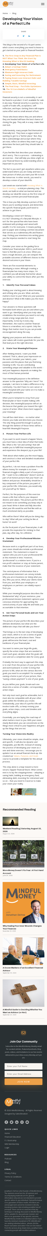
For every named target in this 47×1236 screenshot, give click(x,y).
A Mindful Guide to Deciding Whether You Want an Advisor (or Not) (22, 1011)
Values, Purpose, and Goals (26, 756)
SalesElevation (22, 1113)
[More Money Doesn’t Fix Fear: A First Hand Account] (23, 853)
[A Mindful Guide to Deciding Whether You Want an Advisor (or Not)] (23, 993)
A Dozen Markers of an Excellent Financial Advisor (23, 969)
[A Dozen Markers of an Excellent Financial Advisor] (23, 951)
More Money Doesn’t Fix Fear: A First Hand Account (23, 871)
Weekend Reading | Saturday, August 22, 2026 (22, 830)
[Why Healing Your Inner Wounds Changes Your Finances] (23, 902)
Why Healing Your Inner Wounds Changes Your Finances (22, 927)
